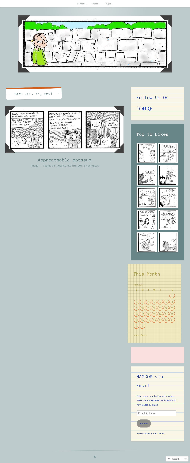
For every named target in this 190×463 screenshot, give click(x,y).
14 (166, 308)
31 (142, 326)
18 (148, 314)
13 (160, 308)
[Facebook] (144, 108)
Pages (108, 3)
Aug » (144, 334)
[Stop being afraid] (168, 220)
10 (142, 308)
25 (148, 320)
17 (143, 314)
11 (148, 308)
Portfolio (81, 3)
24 (142, 320)
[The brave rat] (147, 198)
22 (172, 314)
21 (166, 314)
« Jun (136, 334)
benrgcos (93, 165)
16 (137, 314)
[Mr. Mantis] (147, 176)
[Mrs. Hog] (147, 243)
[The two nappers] (168, 198)
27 (160, 320)
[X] (139, 108)
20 (160, 314)
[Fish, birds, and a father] (168, 153)
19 (154, 314)
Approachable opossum (64, 159)
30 (136, 326)
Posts (95, 3)
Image (34, 165)
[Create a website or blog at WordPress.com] (95, 456)
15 (172, 308)
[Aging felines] (168, 176)
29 (172, 320)
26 (154, 320)
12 (154, 308)
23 (136, 320)
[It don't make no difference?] (147, 220)
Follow (144, 423)
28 (166, 320)
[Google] (149, 108)
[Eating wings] (147, 153)
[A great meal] (168, 243)
